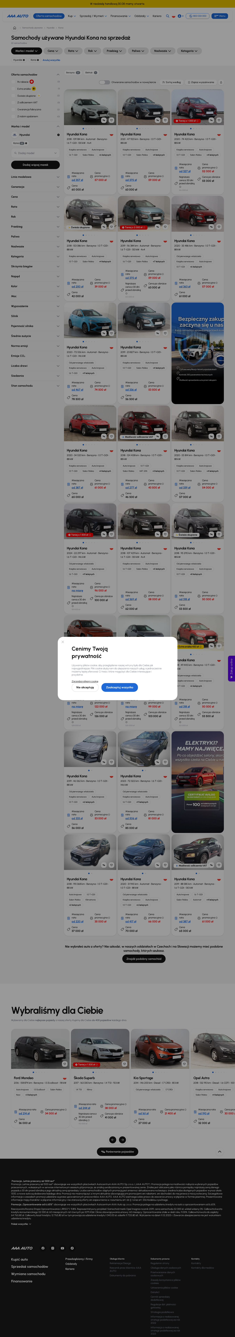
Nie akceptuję (85, 687)
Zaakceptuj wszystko (119, 687)
